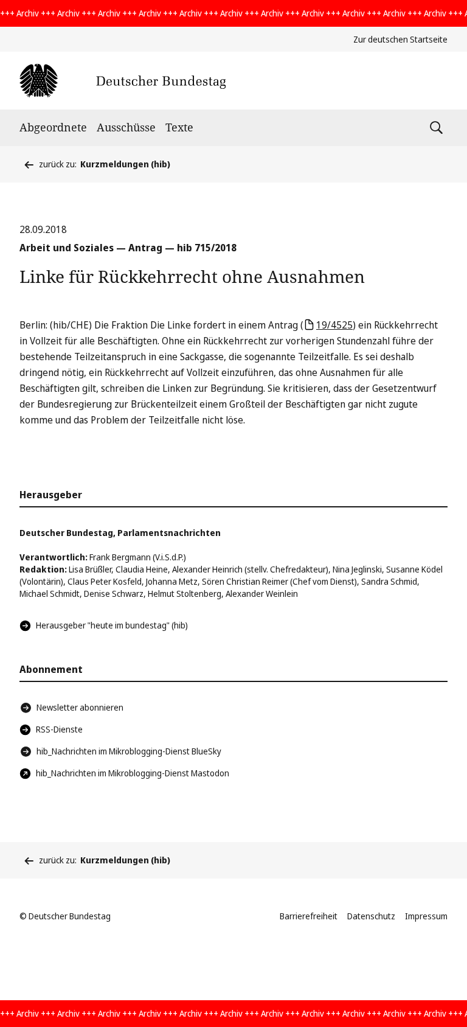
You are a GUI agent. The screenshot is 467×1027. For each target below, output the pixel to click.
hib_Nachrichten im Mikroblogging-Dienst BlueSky (128, 751)
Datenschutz (371, 916)
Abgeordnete (53, 127)
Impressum (426, 916)
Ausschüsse (126, 127)
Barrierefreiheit (308, 916)
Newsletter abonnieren (79, 707)
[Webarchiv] (122, 80)
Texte (179, 127)
